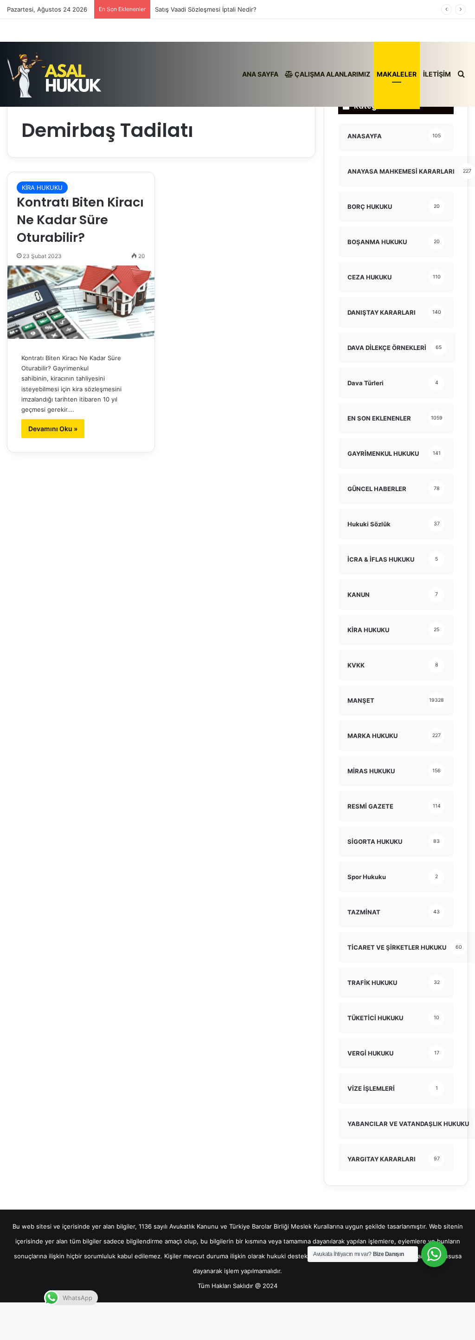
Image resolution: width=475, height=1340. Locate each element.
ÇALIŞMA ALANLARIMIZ (331, 74)
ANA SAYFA (260, 74)
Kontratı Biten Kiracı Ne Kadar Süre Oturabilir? (80, 220)
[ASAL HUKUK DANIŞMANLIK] (54, 74)
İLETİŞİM (437, 74)
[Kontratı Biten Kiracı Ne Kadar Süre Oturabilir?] (80, 302)
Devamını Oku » (52, 429)
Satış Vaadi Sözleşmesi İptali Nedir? (206, 9)
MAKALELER (397, 74)
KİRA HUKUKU (42, 187)
